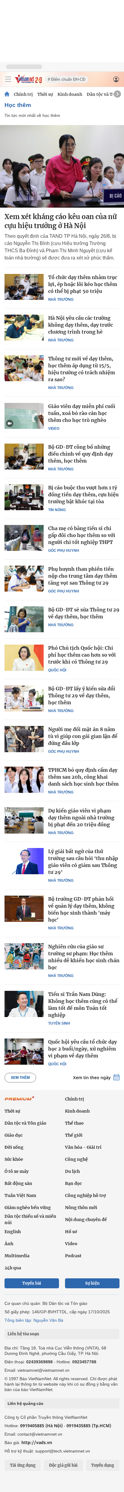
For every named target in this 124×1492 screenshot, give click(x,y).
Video (53, 428)
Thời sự (45, 94)
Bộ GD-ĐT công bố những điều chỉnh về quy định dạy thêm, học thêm (80, 454)
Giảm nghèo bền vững (28, 1207)
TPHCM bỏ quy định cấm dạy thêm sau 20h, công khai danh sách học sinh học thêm (83, 777)
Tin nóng (57, 510)
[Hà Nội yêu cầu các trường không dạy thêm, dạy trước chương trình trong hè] (24, 328)
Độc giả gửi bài (63, 1465)
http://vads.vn (36, 1442)
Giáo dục (14, 1135)
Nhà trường (60, 299)
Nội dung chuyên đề (86, 1219)
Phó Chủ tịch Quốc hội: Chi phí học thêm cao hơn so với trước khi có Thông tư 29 (82, 655)
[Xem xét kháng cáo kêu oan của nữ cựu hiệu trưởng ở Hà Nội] (62, 166)
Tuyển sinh (59, 1023)
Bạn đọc (73, 1183)
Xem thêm (20, 1078)
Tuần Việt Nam (20, 1195)
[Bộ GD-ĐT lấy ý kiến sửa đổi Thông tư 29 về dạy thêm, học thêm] (24, 698)
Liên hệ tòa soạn (23, 1334)
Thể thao (74, 1123)
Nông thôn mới (81, 1207)
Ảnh (9, 1243)
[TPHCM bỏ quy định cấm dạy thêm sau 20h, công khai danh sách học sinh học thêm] (24, 780)
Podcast (73, 1255)
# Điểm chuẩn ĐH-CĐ (66, 79)
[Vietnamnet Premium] (20, 1101)
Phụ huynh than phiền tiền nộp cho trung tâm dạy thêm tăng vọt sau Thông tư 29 (82, 576)
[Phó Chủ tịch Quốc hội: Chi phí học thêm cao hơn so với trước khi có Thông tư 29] (24, 658)
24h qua (13, 1268)
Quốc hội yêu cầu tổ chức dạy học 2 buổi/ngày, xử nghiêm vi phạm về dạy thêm (82, 1049)
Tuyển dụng (102, 1465)
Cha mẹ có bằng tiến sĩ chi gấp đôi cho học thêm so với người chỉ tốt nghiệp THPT (81, 535)
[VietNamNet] (7, 94)
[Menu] (8, 79)
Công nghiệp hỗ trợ (85, 1195)
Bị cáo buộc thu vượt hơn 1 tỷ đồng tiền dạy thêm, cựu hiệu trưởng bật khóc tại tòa (83, 494)
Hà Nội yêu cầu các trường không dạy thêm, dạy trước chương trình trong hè (80, 325)
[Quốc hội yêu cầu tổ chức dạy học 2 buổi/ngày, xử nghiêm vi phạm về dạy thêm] (24, 1051)
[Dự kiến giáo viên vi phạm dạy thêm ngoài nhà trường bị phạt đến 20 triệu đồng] (24, 820)
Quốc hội (57, 670)
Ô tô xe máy (17, 1171)
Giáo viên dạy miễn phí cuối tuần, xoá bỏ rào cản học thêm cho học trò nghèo (81, 413)
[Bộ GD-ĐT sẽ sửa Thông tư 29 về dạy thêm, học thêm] (24, 619)
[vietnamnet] (28, 81)
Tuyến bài (31, 1283)
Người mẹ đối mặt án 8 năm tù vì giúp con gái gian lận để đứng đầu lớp (82, 736)
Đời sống (14, 1147)
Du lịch (72, 1171)
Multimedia (17, 1255)
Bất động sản (18, 1183)
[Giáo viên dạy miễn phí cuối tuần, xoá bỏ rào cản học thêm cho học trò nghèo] (24, 416)
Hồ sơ (71, 1231)
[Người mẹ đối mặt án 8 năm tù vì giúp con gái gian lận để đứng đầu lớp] (24, 739)
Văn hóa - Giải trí (83, 1147)
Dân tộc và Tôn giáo (25, 1123)
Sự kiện (92, 1283)
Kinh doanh (69, 94)
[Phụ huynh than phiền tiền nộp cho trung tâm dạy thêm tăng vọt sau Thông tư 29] (24, 579)
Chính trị (23, 94)
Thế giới (73, 1135)
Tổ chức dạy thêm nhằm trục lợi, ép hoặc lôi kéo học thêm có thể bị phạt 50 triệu (82, 284)
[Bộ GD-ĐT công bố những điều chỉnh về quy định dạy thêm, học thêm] (24, 457)
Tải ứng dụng (23, 1465)
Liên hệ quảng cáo (25, 1403)
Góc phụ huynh (63, 550)
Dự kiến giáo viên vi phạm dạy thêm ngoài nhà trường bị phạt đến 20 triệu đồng (81, 818)
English (13, 1231)
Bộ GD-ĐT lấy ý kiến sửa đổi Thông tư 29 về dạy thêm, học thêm (81, 695)
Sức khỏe (14, 1159)
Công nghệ (76, 1159)
